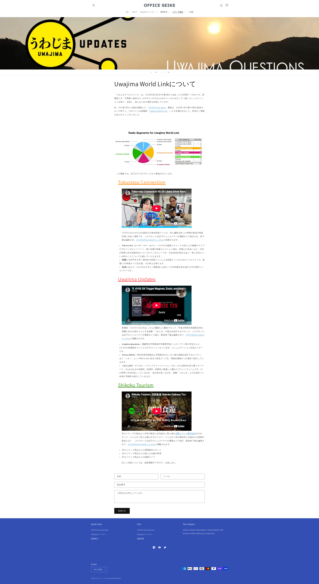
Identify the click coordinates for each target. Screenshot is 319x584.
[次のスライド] (162, 72)
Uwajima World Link (158, 111)
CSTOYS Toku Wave (157, 107)
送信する (122, 511)
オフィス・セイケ (102, 578)
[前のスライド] (151, 72)
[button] (93, 5)
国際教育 (94, 539)
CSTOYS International (99, 530)
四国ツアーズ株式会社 (186, 433)
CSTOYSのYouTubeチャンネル (149, 240)
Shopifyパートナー (98, 534)
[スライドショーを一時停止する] (168, 72)
